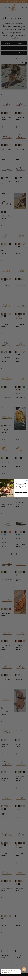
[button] (24, 969)
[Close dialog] (27, 480)
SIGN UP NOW (21, 492)
